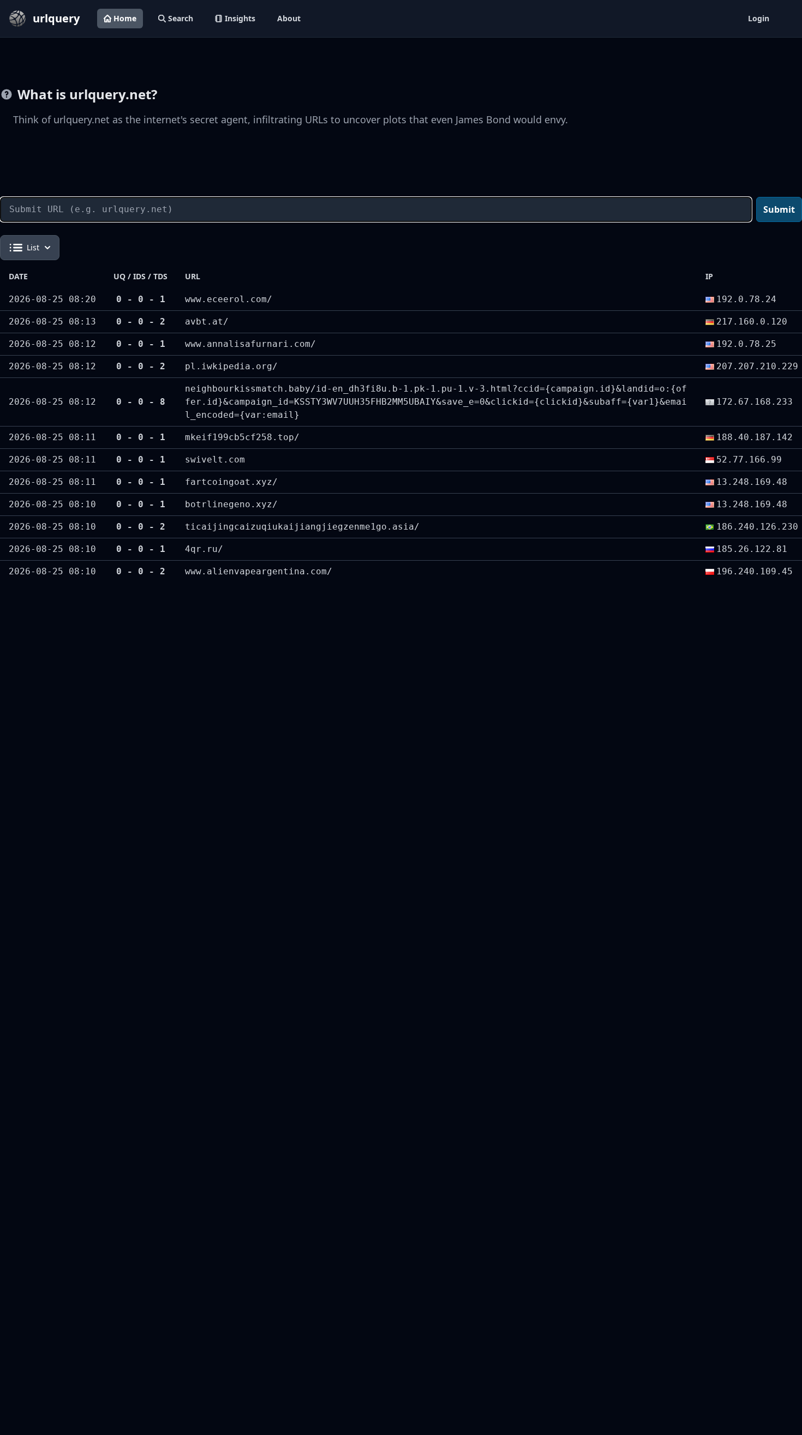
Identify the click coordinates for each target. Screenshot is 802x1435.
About (289, 18)
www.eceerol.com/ (228, 299)
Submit (779, 209)
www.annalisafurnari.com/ (250, 344)
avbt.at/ (207, 321)
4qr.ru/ (204, 549)
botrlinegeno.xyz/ (231, 504)
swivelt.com (215, 459)
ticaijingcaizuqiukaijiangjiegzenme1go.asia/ (302, 526)
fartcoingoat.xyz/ (231, 482)
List (33, 247)
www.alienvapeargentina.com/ (258, 571)
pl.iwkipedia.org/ (231, 366)
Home (124, 18)
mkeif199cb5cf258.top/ (242, 437)
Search (180, 18)
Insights (240, 18)
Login (758, 18)
